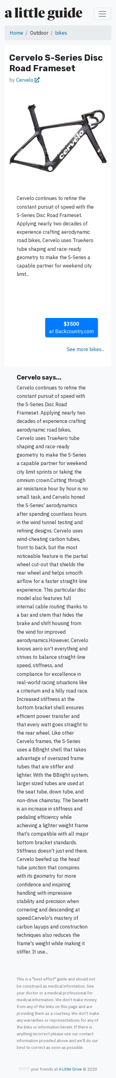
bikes (61, 33)
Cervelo (25, 80)
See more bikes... (85, 349)
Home (16, 33)
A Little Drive (70, 1069)
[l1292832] (58, 137)
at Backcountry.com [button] (71, 327)
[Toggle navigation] (102, 14)
